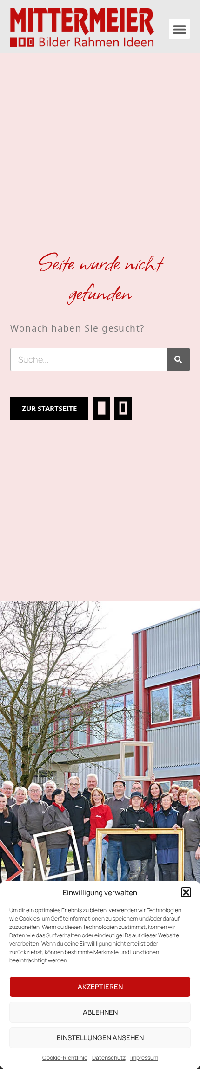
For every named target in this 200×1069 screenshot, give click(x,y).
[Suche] (178, 359)
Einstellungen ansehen (100, 1038)
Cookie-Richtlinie (64, 1058)
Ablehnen (100, 1012)
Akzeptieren (100, 987)
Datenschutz (109, 1058)
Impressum (144, 1058)
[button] (186, 892)
